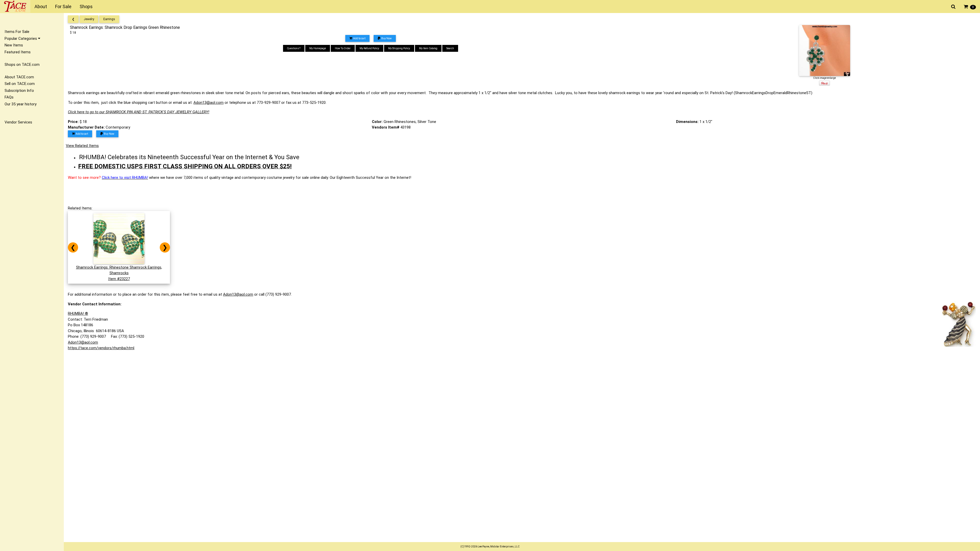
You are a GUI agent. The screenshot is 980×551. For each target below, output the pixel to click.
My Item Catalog (428, 48)
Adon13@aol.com (208, 102)
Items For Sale (17, 31)
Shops (86, 6)
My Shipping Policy (399, 48)
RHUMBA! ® (78, 313)
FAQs (9, 97)
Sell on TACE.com (20, 83)
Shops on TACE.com (22, 64)
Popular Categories (21, 38)
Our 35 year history (20, 104)
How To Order (343, 48)
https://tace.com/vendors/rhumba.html (101, 348)
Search (450, 48)
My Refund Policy (369, 48)
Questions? (293, 48)
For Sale (63, 6)
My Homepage (317, 48)
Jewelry (89, 19)
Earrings (109, 19)
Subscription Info (19, 90)
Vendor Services (18, 122)
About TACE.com (19, 77)
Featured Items (18, 52)
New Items (14, 45)
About (40, 6)
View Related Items (82, 145)
